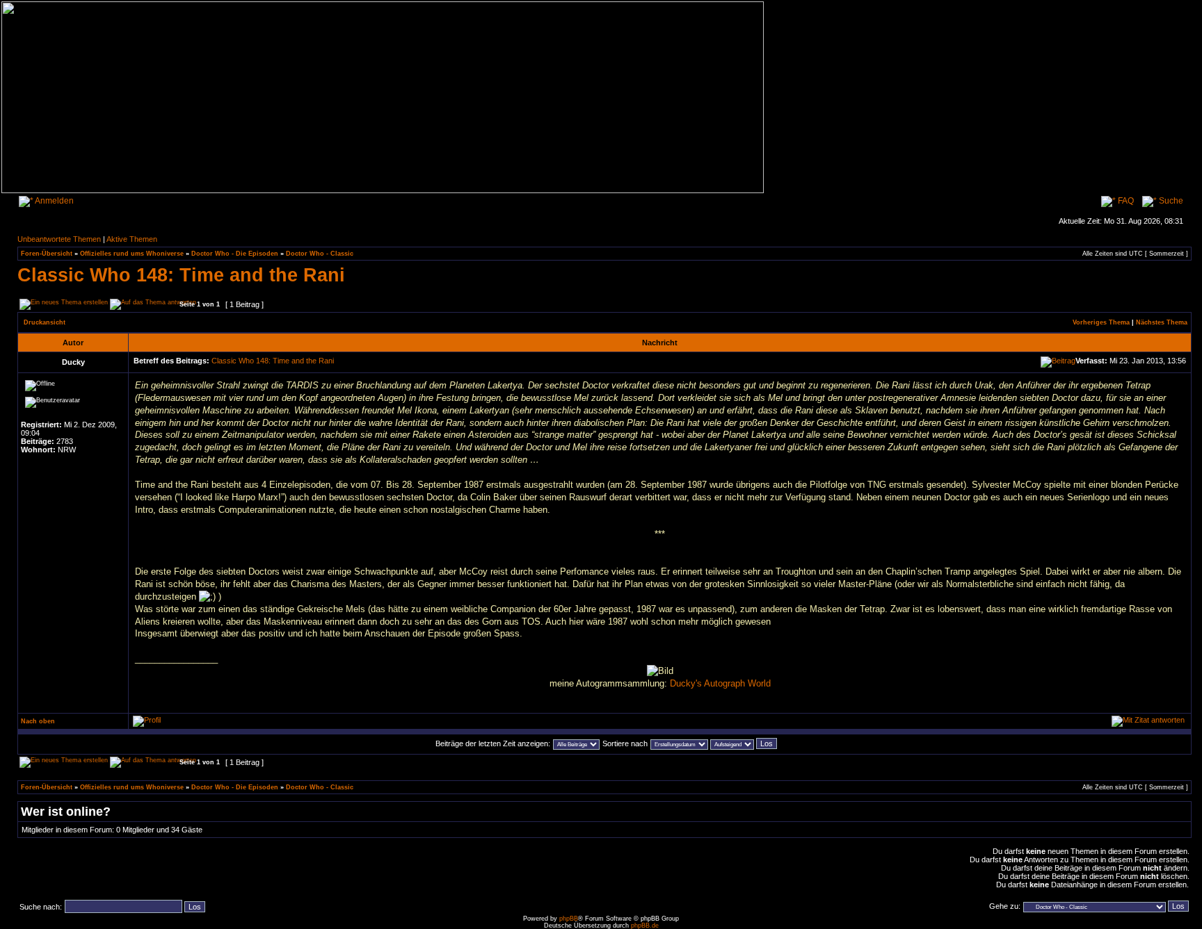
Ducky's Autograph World (720, 683)
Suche (1170, 201)
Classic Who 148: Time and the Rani (181, 275)
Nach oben (38, 721)
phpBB (568, 918)
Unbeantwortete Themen (59, 239)
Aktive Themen (131, 239)
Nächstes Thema (1161, 322)
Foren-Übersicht (46, 253)
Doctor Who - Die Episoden (234, 253)
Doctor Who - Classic (319, 253)
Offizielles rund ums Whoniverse (132, 253)
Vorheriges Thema (1101, 322)
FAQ (1125, 201)
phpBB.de (645, 925)
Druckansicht (44, 322)
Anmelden (53, 201)
